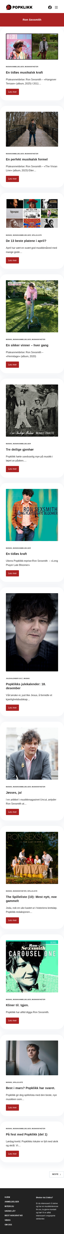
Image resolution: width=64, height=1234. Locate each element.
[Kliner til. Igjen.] (32, 966)
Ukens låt (10, 1211)
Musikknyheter (31, 66)
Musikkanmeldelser (15, 66)
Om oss (8, 1225)
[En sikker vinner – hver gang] (32, 306)
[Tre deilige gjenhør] (32, 410)
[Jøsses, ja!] (32, 754)
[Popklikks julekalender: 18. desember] (32, 632)
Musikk (9, 235)
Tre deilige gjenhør (20, 449)
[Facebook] (50, 7)
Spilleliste (37, 235)
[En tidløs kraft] (32, 515)
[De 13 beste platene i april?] (32, 213)
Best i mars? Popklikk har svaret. (30, 1088)
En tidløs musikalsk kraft (24, 72)
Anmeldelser (12, 1202)
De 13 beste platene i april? (26, 241)
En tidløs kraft (16, 553)
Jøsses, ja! (14, 792)
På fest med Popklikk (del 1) (26, 1134)
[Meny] (56, 7)
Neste (55, 1174)
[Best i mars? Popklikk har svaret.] (32, 1058)
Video (7, 1220)
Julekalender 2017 (14, 678)
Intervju (9, 1206)
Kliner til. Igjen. (17, 1005)
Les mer (13, 92)
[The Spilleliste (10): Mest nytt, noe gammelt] (32, 858)
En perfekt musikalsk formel (27, 159)
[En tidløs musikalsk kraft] (32, 47)
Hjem (7, 1197)
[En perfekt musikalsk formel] (32, 129)
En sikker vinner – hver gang (27, 345)
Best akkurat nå (14, 1215)
